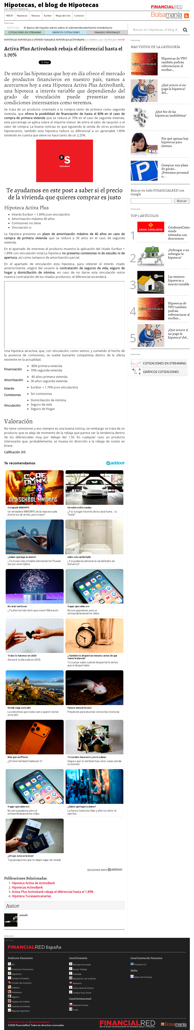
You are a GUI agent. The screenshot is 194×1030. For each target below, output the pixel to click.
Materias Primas (80, 1005)
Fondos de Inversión (21, 982)
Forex (75, 1009)
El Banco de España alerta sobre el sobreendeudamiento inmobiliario (68, 27)
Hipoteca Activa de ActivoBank (33, 883)
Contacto (79, 15)
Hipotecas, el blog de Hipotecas (51, 5)
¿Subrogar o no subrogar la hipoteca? (178, 253)
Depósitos (16, 974)
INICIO (9, 15)
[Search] (185, 29)
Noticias (35, 15)
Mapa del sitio (63, 15)
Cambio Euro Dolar (81, 992)
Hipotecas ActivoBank (70, 39)
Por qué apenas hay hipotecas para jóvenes (174, 142)
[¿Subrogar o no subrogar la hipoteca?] (150, 255)
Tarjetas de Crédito (20, 1001)
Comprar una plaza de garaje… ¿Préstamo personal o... (175, 170)
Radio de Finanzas (143, 977)
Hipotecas (22, 15)
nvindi (121, 39)
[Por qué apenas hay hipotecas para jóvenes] (144, 144)
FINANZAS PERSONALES (107, 32)
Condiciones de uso (18, 1022)
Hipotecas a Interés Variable (36, 39)
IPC (13, 964)
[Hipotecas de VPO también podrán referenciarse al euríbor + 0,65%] (144, 64)
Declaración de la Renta (84, 978)
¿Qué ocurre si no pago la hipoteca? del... (173, 88)
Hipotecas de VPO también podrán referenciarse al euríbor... (174, 64)
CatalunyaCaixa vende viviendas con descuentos (179, 233)
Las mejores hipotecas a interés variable (178, 280)
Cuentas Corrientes (20, 1006)
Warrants (76, 983)
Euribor (48, 15)
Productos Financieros (22, 969)
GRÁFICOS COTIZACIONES (66, 32)
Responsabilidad (40, 1022)
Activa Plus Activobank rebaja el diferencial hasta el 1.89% (52, 892)
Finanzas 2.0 (140, 964)
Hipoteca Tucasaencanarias (31, 896)
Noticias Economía (81, 964)
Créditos (15, 987)
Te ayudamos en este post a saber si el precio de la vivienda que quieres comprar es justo (64, 193)
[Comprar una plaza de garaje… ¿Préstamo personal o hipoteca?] (144, 170)
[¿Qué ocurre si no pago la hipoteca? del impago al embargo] (144, 90)
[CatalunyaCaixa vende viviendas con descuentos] (150, 226)
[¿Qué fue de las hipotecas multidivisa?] (141, 117)
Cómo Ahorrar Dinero (83, 988)
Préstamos (16, 992)
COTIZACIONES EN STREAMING (24, 32)
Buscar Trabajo (79, 969)
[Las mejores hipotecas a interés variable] (150, 282)
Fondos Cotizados (20, 978)
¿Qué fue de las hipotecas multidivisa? (170, 113)
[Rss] (186, 16)
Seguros (15, 996)
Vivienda (76, 974)
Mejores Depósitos (20, 1010)
